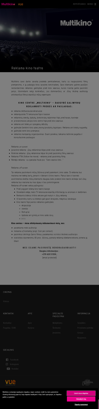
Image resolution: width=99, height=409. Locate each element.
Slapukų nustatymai (81, 404)
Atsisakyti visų (81, 399)
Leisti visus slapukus (81, 393)
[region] (49, 398)
